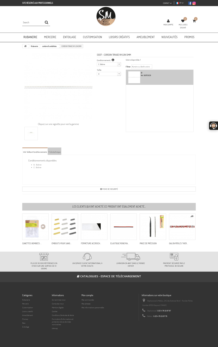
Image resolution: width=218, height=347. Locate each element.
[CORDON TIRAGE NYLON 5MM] (31, 133)
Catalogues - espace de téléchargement (110, 276)
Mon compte (168, 24)
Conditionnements (104, 60)
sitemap (55, 328)
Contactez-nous (58, 303)
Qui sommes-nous (58, 300)
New (24, 323)
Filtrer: (128, 66)
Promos (25, 319)
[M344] (35, 226)
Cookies (54, 311)
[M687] (65, 226)
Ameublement (27, 315)
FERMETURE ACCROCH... (91, 243)
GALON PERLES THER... (178, 243)
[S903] (123, 226)
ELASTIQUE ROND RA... (119, 243)
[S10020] (94, 226)
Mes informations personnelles (93, 307)
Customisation (27, 307)
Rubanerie (26, 300)
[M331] (153, 226)
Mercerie (25, 303)
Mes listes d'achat (183, 26)
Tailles (99, 70)
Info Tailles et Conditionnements (35, 152)
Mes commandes (88, 300)
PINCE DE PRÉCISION (148, 243)
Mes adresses (86, 303)
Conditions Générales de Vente (63, 315)
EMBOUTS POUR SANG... (61, 243)
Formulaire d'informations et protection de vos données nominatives (62, 322)
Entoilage (25, 327)
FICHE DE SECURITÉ (110, 189)
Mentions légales (58, 307)
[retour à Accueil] (25, 46)
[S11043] (182, 226)
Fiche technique (54, 152)
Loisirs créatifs (27, 311)
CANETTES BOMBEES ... (32, 243)
